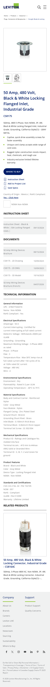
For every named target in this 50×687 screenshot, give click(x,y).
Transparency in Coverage (13, 665)
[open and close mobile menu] (45, 7)
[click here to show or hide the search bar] (39, 7)
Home (6, 16)
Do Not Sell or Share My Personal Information (20, 663)
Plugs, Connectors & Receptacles (15, 19)
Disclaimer (24, 668)
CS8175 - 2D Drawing (13, 260)
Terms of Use (30, 665)
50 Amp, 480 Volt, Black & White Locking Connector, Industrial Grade (25, 563)
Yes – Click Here (10, 197)
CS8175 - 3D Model (12, 275)
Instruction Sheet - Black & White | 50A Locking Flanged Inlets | (16, 227)
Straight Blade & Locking (36, 19)
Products (13, 16)
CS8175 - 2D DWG (11, 268)
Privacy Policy (13, 668)
